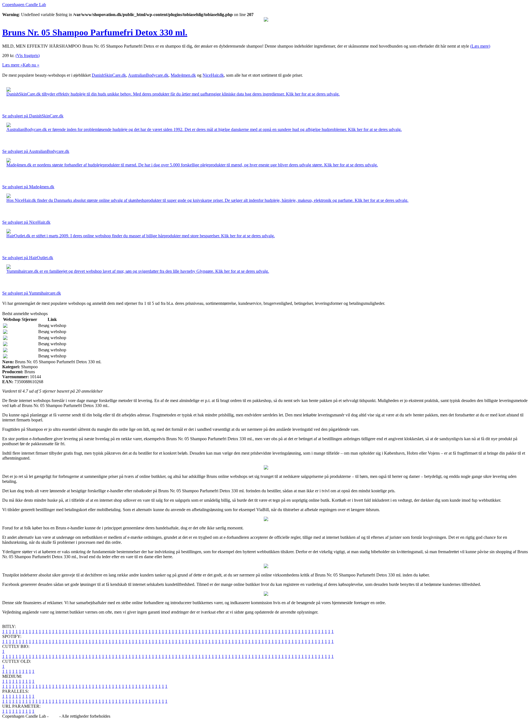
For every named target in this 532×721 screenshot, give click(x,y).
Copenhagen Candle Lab (24, 4)
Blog (54, 716)
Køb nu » (31, 65)
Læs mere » (12, 65)
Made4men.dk (183, 75)
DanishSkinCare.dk (109, 75)
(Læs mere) (480, 46)
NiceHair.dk (213, 75)
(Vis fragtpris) (28, 55)
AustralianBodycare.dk (148, 75)
